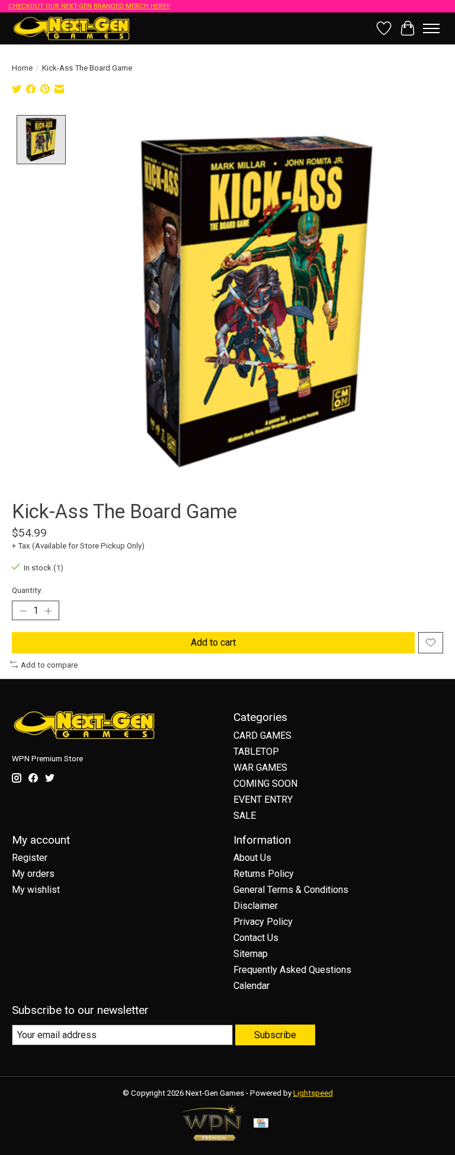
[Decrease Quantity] (23, 610)
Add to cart (213, 642)
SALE (244, 815)
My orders (33, 873)
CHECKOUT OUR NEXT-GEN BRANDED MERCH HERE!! (89, 6)
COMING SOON (265, 783)
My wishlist (36, 889)
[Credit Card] (261, 1124)
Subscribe (275, 1035)
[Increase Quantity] (48, 610)
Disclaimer (255, 905)
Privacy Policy (263, 921)
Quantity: (27, 590)
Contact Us (255, 937)
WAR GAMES (260, 767)
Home (22, 67)
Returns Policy (263, 873)
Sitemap (250, 953)
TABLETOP (256, 751)
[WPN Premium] (212, 1137)
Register (29, 857)
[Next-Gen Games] (72, 28)
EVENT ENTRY (263, 799)
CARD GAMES (262, 735)
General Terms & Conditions (290, 889)
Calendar (251, 985)
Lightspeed (313, 1093)
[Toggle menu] (431, 28)
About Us (252, 857)
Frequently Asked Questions (292, 969)
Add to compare (49, 665)
